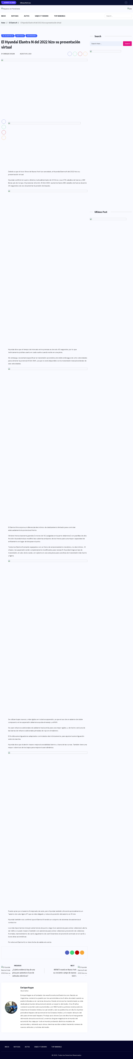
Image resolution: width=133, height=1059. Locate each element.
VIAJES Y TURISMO (41, 16)
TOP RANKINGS (59, 16)
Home (3, 23)
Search (127, 44)
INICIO (3, 16)
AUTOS (26, 16)
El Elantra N (13, 23)
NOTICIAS (14, 16)
